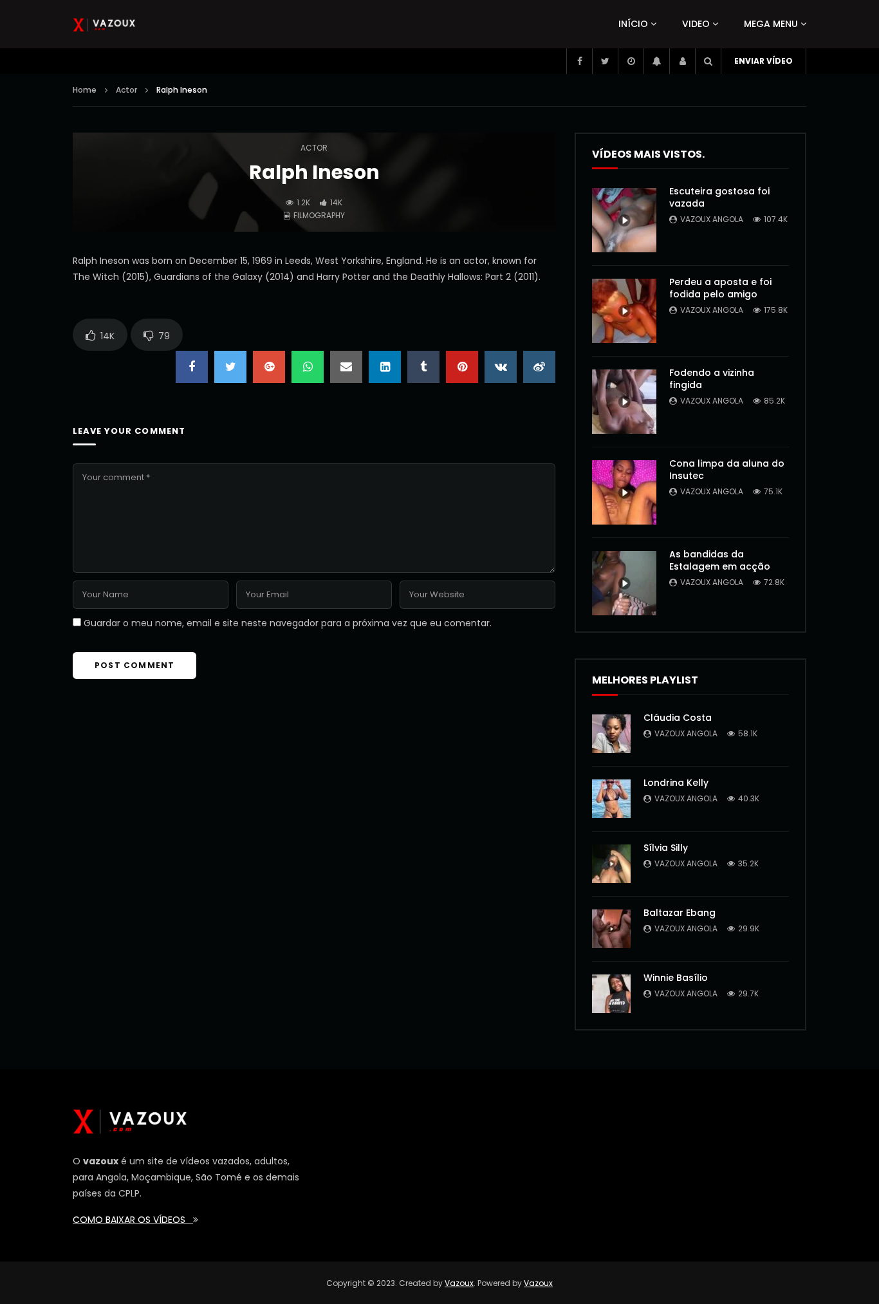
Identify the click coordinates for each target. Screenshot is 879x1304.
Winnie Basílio (675, 977)
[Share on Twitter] (230, 367)
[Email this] (346, 367)
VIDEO (696, 23)
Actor (126, 89)
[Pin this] (462, 367)
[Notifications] (656, 61)
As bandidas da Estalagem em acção (719, 560)
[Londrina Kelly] (611, 798)
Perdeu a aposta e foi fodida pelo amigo (720, 288)
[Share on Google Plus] (269, 367)
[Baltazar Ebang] (611, 928)
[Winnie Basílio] (611, 993)
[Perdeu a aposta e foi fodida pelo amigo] (624, 311)
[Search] (708, 61)
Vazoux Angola (711, 219)
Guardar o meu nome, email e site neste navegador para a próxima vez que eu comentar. (288, 623)
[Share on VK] (501, 367)
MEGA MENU (771, 23)
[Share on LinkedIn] (385, 367)
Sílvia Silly (665, 847)
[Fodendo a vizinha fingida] (624, 401)
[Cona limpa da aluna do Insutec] (624, 492)
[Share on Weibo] (539, 367)
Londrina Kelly (675, 782)
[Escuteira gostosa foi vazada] (624, 220)
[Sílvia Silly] (611, 863)
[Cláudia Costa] (611, 733)
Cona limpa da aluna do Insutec (726, 469)
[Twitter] (605, 61)
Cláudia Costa (677, 717)
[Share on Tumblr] (423, 367)
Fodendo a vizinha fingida (711, 378)
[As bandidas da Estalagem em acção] (624, 583)
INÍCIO (633, 23)
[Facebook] (579, 61)
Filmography (319, 215)
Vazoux (459, 1283)
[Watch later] (630, 61)
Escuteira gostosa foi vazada (719, 197)
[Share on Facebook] (192, 367)
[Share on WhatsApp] (307, 367)
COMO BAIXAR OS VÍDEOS (133, 1219)
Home (85, 89)
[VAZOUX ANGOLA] (104, 24)
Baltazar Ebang (679, 912)
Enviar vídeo (763, 60)
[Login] (682, 61)
